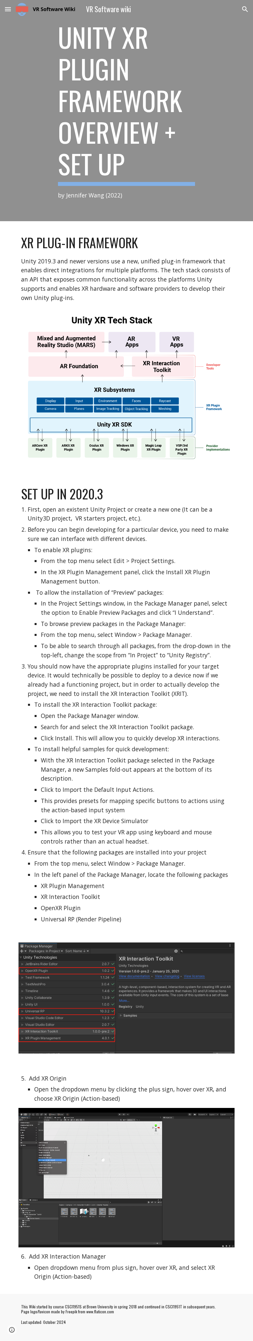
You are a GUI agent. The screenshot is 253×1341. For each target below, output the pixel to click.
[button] (8, 9)
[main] (126, 110)
